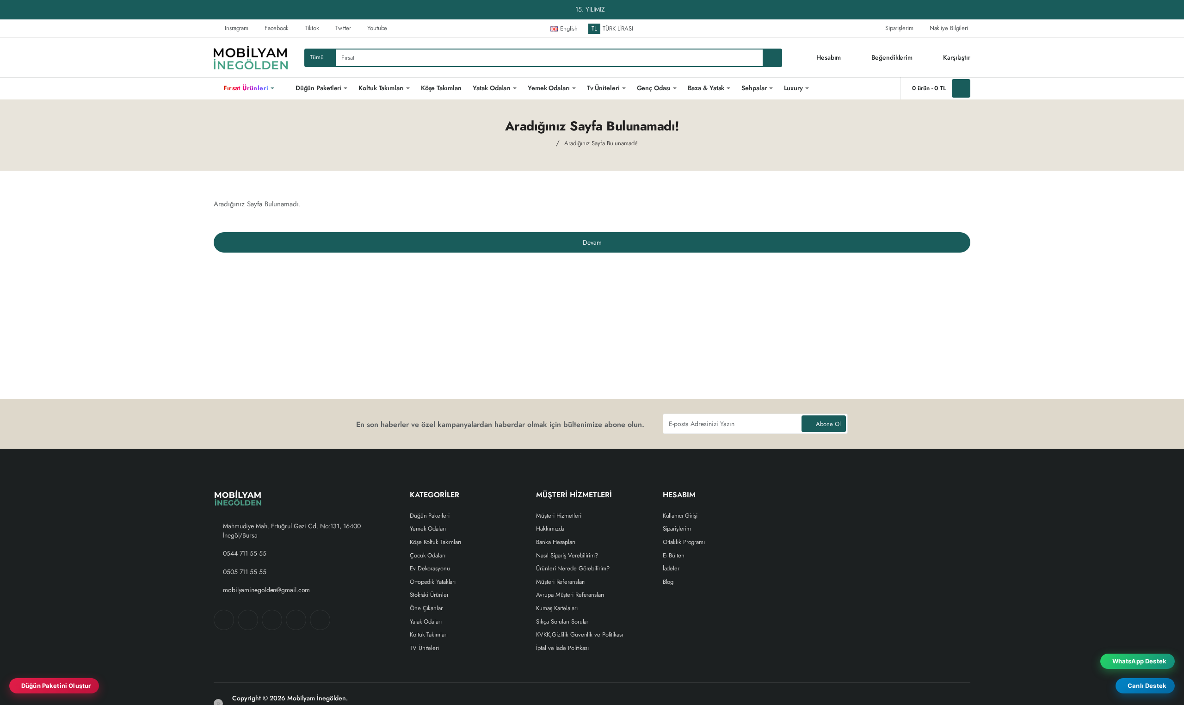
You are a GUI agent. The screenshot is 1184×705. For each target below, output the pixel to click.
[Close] (1174, 9)
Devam (592, 242)
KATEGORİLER (434, 495)
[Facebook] (224, 620)
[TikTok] (296, 620)
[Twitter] (272, 620)
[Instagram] (248, 620)
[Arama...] (772, 57)
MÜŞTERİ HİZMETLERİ (574, 495)
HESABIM (679, 495)
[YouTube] (320, 620)
